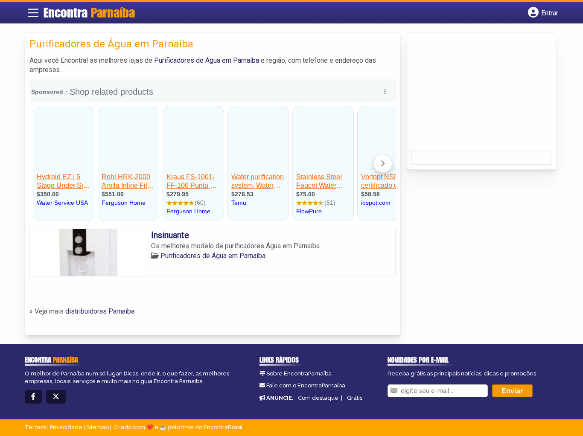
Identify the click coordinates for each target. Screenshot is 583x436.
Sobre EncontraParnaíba (299, 373)
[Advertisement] (475, 94)
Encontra (89, 12)
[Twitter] (56, 397)
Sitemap (97, 427)
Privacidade (66, 427)
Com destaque (318, 398)
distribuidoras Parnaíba (99, 311)
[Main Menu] (33, 12)
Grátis (354, 398)
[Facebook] (33, 397)
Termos (35, 427)
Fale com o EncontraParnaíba (305, 385)
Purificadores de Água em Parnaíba (206, 60)
